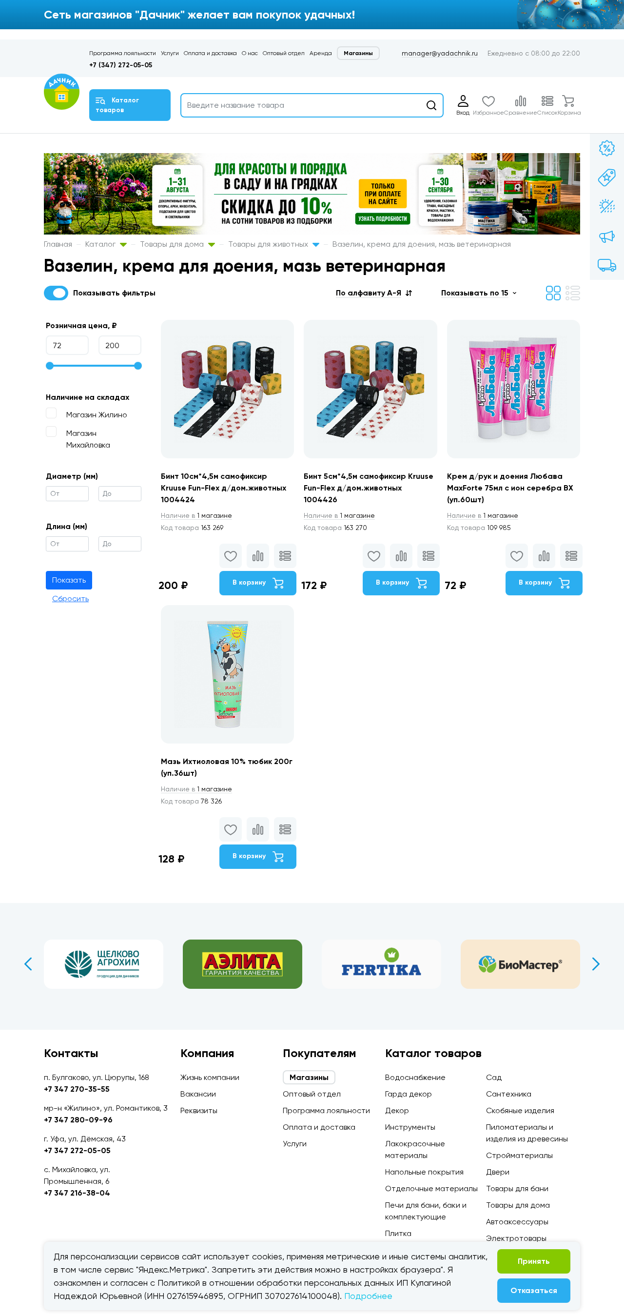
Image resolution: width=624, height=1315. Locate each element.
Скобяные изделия (520, 1110)
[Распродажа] (607, 236)
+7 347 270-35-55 (77, 1089)
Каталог (101, 244)
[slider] (50, 366)
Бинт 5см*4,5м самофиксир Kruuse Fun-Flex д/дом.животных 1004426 (368, 487)
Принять (534, 1261)
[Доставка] (607, 265)
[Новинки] (607, 177)
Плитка (398, 1233)
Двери (497, 1172)
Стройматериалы (519, 1155)
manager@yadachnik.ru (440, 53)
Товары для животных (269, 244)
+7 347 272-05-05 (77, 1150)
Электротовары (516, 1238)
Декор (397, 1110)
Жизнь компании (209, 1077)
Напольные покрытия (424, 1172)
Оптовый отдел (284, 53)
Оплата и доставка (210, 53)
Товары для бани (517, 1188)
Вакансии (198, 1094)
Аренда (321, 53)
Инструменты (410, 1127)
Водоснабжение (415, 1077)
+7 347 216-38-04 (77, 1192)
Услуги (170, 53)
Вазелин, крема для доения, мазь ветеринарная (421, 244)
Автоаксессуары (517, 1221)
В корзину (250, 582)
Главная (58, 244)
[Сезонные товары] (607, 206)
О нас (250, 53)
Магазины (358, 53)
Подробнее (368, 1296)
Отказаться (533, 1290)
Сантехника (508, 1094)
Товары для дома (173, 244)
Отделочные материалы (431, 1188)
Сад (494, 1077)
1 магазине (196, 515)
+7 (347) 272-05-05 (120, 65)
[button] (374, 292)
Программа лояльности (122, 53)
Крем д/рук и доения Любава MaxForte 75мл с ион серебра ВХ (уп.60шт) (510, 487)
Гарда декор (408, 1094)
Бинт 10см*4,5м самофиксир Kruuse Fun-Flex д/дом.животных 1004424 (223, 487)
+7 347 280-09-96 (78, 1119)
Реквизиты (198, 1110)
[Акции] (607, 148)
